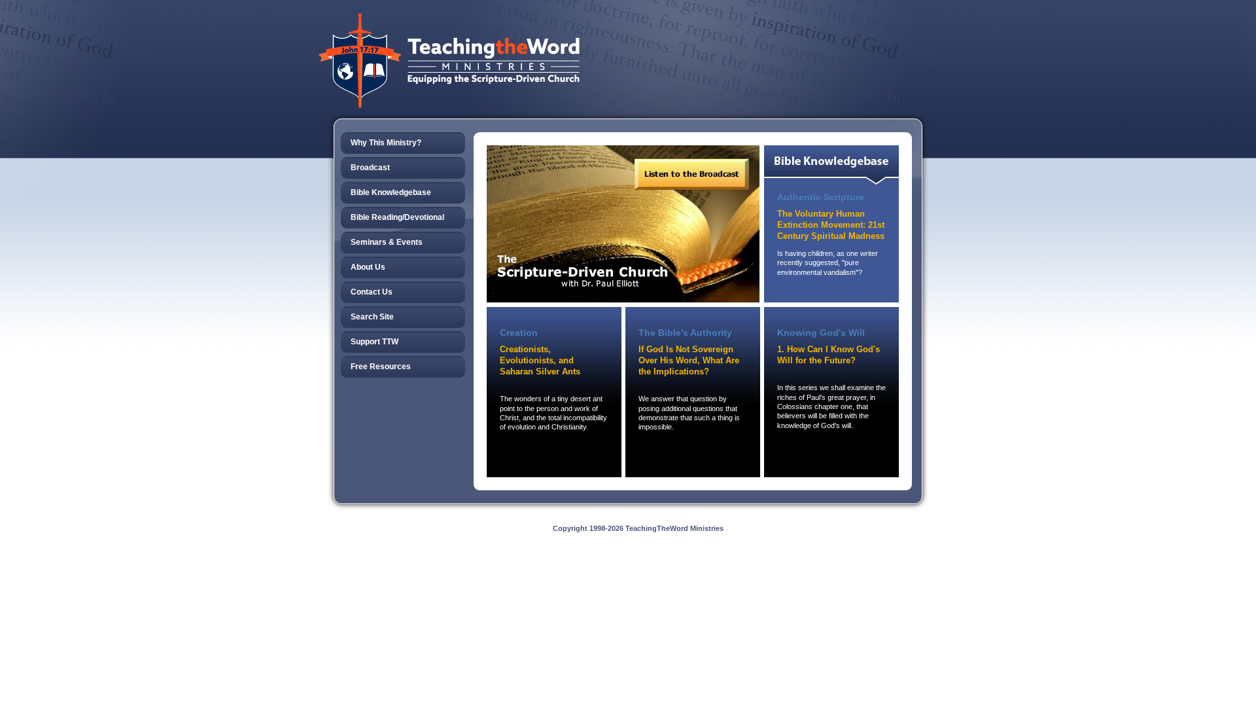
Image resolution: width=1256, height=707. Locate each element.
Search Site (372, 316)
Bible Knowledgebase (391, 192)
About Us (368, 267)
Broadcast (370, 167)
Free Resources (381, 366)
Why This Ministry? (386, 142)
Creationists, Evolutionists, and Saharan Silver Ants (540, 360)
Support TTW (374, 341)
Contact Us (371, 292)
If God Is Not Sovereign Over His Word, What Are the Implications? (688, 360)
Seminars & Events (387, 242)
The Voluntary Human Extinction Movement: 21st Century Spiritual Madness (830, 225)
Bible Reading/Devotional (397, 217)
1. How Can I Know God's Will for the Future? (828, 354)
